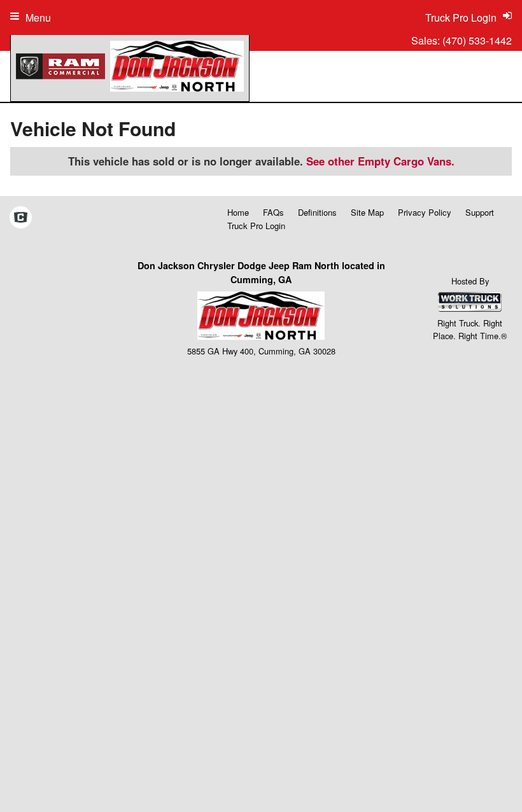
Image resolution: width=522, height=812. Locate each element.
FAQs (273, 212)
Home (238, 212)
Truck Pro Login (256, 226)
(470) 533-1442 (477, 40)
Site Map (367, 212)
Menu (38, 17)
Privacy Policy (424, 212)
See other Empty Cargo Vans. (380, 161)
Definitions (317, 212)
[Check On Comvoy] (21, 218)
